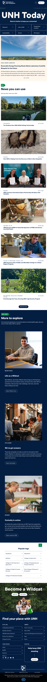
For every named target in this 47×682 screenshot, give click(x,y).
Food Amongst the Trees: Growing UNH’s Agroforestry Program (21, 299)
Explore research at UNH (11, 535)
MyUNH (4, 650)
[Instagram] (3, 658)
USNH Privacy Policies (9, 672)
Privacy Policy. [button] (37, 676)
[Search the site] (36, 2)
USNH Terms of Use (23, 672)
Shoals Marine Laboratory (8, 63)
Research (5, 157)
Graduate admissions (6, 630)
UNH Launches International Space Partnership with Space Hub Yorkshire (21, 193)
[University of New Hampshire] (9, 2)
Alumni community (28, 628)
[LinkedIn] (13, 658)
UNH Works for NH (7, 225)
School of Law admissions (7, 636)
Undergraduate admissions (8, 628)
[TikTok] (8, 658)
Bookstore (4, 653)
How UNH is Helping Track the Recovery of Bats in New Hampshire (22, 159)
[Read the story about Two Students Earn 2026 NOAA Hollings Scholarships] (23, 108)
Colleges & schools (6, 639)
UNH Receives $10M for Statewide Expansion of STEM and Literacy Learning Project (22, 228)
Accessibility (37, 672)
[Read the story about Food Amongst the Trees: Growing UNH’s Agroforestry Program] (23, 281)
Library (3, 647)
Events (25, 639)
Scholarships (6, 123)
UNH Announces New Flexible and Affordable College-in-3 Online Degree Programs (22, 263)
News (25, 636)
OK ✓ (24, 679)
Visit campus (23, 594)
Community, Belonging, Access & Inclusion (33, 633)
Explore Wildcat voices (11, 391)
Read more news (23, 306)
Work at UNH (27, 630)
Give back (34, 659)
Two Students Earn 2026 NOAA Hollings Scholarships (18, 125)
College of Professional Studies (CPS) (13, 260)
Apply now (15, 594)
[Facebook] (6, 658)
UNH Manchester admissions (8, 633)
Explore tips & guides (10, 463)
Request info (31, 594)
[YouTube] (11, 658)
